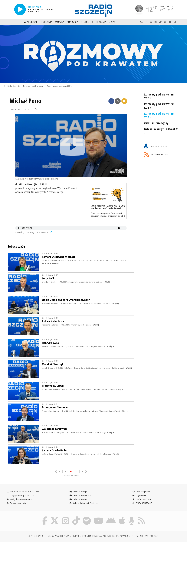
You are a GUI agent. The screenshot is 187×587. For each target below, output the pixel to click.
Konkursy (72, 22)
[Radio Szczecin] (93, 9)
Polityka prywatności (121, 536)
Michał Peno (25, 100)
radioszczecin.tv (79, 499)
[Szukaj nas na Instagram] (65, 517)
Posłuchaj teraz (142, 491)
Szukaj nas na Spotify (165, 22)
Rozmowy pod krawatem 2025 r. (159, 106)
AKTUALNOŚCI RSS (159, 154)
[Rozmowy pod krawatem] (93, 54)
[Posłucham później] (51, 232)
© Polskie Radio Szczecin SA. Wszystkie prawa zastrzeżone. (54, 536)
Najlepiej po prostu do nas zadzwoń (141, 22)
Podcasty (46, 22)
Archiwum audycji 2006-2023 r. (161, 131)
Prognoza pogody (17, 503)
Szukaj (174, 22)
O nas (112, 22)
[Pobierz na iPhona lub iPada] (122, 517)
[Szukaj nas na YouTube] (98, 517)
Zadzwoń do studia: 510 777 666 (24, 491)
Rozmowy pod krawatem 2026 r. (159, 96)
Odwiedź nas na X (151, 22)
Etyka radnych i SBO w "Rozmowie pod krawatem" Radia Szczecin (108, 207)
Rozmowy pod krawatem (33, 86)
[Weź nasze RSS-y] (141, 517)
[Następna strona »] (86, 471)
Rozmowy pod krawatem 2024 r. (60, 86)
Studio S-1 (87, 22)
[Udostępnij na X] (118, 101)
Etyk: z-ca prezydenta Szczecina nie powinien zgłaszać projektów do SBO (108, 214)
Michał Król (31, 109)
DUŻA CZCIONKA (143, 499)
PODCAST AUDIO (158, 146)
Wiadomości (31, 22)
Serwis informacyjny (156, 123)
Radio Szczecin (14, 86)
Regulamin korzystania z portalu (96, 536)
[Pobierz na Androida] (111, 517)
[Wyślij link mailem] (124, 101)
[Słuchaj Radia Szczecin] (20, 9)
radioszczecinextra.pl (81, 495)
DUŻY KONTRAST (143, 503)
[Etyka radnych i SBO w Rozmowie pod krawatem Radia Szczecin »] (108, 194)
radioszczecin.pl (79, 491)
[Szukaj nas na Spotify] (86, 517)
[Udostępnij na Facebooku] (111, 101)
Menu (183, 22)
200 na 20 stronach (71, 475)
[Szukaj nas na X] (54, 517)
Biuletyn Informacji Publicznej (85, 503)
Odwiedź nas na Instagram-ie (155, 22)
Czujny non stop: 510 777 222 (22, 495)
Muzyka (59, 22)
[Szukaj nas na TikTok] (76, 517)
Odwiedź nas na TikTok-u (160, 22)
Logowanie (140, 495)
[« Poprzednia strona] (56, 471)
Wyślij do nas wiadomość (170, 22)
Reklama (101, 22)
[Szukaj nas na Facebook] (45, 517)
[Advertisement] (26, 563)
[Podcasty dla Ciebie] (131, 517)
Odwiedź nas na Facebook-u (146, 22)
